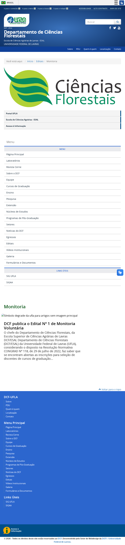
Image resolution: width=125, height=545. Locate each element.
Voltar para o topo (111, 389)
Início (30, 61)
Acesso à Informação (16, 126)
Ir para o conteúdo (12, 8)
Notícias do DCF (14, 230)
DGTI (104, 539)
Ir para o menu (28, 8)
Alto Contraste (100, 8)
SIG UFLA (11, 276)
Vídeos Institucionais (17, 250)
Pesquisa (11, 198)
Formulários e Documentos (21, 262)
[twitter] (115, 27)
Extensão (11, 205)
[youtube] (119, 27)
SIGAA (9, 282)
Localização (105, 49)
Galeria (10, 256)
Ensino (10, 192)
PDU (78, 49)
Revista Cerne (13, 167)
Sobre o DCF (13, 173)
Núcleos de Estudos (17, 211)
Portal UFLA (11, 113)
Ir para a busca (44, 8)
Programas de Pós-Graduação (22, 218)
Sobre (70, 49)
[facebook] (110, 27)
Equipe (10, 179)
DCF (60, 539)
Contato (117, 49)
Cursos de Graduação (18, 186)
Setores (10, 224)
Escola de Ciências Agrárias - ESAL (22, 119)
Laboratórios (13, 160)
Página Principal (15, 154)
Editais (39, 61)
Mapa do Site (115, 8)
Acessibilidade (85, 8)
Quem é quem (90, 49)
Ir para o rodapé (61, 8)
